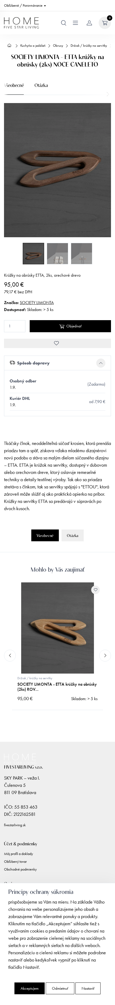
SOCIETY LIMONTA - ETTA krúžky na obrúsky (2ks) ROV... (57, 687)
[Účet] (89, 23)
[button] (57, 363)
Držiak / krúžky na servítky (34, 678)
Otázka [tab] (41, 85)
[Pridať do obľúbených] (57, 343)
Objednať (74, 326)
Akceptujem (30, 988)
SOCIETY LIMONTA (37, 302)
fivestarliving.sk (15, 825)
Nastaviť (88, 988)
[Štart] (10, 45)
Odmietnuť (60, 988)
